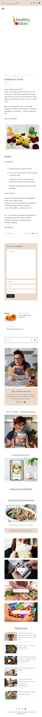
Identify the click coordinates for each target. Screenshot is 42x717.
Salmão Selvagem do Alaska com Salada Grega (27, 693)
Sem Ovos (14, 77)
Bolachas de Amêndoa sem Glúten (26, 669)
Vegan (21, 77)
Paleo (19, 75)
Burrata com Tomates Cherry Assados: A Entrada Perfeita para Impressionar (27, 659)
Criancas (7, 75)
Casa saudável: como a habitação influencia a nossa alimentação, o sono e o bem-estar (27, 636)
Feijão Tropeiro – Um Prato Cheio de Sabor (26, 647)
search (4, 3)
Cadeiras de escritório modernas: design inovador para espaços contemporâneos (26, 682)
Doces (14, 75)
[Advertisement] (21, 52)
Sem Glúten (26, 75)
